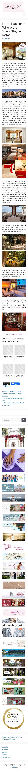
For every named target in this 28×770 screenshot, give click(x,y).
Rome (13, 393)
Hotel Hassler (18, 307)
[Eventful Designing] (14, 663)
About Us (5, 747)
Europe (6, 391)
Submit (4, 752)
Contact (4, 754)
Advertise (5, 749)
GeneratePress (14, 767)
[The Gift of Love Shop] (14, 672)
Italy (10, 391)
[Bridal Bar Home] (14, 643)
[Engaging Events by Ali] (14, 681)
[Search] (24, 420)
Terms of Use (6, 757)
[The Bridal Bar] (13, 595)
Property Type (6, 393)
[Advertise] (14, 612)
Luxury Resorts (16, 391)
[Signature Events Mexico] (14, 517)
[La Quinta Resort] (13, 606)
